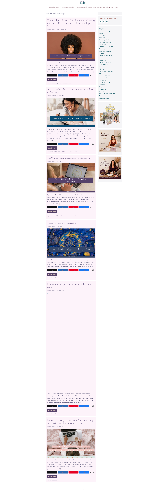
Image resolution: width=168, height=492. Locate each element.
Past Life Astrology (105, 82)
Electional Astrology (72, 151)
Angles (101, 29)
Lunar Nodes (103, 64)
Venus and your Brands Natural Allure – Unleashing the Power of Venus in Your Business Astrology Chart (71, 23)
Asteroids (102, 35)
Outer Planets (103, 80)
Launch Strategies (105, 62)
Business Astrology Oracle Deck (95, 7)
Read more (52, 80)
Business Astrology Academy (68, 7)
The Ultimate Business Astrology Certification (68, 157)
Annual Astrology (104, 31)
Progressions (103, 87)
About (116, 7)
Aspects (101, 33)
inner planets (103, 58)
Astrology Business (62, 215)
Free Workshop (106, 7)
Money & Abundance (106, 71)
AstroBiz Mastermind (82, 7)
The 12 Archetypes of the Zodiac (62, 222)
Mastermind (103, 67)
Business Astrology (67, 83)
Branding (60, 83)
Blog (112, 7)
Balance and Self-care (106, 46)
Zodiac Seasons (104, 98)
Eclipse (101, 53)
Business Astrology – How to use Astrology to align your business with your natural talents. (70, 421)
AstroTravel (102, 44)
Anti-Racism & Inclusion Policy (91, 489)
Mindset (101, 69)
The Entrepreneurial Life (107, 93)
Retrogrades (103, 89)
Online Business (80, 215)
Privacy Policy (81, 489)
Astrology (55, 83)
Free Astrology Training (54, 7)
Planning (102, 85)
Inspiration (102, 60)
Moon (101, 73)
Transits (101, 96)
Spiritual (60, 277)
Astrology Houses (105, 42)
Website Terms (74, 489)
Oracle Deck (103, 78)
